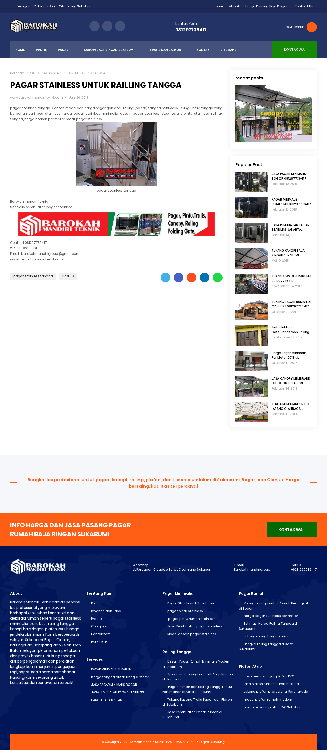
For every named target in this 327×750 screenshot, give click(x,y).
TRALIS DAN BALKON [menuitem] (165, 50)
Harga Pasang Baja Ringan (266, 6)
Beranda (17, 73)
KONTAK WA (290, 530)
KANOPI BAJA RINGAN (106, 700)
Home (218, 6)
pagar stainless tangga (33, 276)
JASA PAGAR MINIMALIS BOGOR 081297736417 (289, 176)
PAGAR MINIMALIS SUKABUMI (111, 669)
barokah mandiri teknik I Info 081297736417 (161, 742)
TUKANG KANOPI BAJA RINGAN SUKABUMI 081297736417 (288, 253)
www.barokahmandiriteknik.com (36, 97)
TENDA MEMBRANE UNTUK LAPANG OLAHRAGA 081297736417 (290, 406)
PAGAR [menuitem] (63, 50)
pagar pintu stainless (185, 611)
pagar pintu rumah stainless (191, 618)
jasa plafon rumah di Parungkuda (271, 684)
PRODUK (33, 73)
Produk (96, 618)
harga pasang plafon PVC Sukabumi (273, 707)
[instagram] (120, 26)
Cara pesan (101, 626)
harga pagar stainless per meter (271, 616)
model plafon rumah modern (268, 699)
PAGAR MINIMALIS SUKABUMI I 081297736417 (291, 201)
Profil (95, 603)
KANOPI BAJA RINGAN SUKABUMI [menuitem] (109, 50)
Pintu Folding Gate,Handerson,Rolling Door (290, 329)
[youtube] (107, 26)
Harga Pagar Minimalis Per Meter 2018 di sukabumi (289, 355)
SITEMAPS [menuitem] (228, 50)
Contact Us (303, 6)
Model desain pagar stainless (191, 634)
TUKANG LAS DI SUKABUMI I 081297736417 (291, 278)
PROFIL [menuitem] (41, 50)
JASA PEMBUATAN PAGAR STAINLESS (117, 692)
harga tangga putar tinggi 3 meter (120, 677)
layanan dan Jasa (106, 611)
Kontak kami (101, 634)
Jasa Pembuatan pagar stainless (195, 626)
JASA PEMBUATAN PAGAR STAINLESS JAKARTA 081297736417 (290, 227)
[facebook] (94, 26)
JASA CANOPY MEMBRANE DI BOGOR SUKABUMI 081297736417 (291, 380)
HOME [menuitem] (20, 50)
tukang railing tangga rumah (268, 636)
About (234, 6)
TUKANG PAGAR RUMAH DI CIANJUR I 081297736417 (291, 304)
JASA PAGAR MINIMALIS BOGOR (114, 684)
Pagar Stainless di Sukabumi (190, 603)
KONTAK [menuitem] (202, 50)
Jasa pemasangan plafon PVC (269, 676)
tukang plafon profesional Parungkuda (276, 691)
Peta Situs (99, 642)
